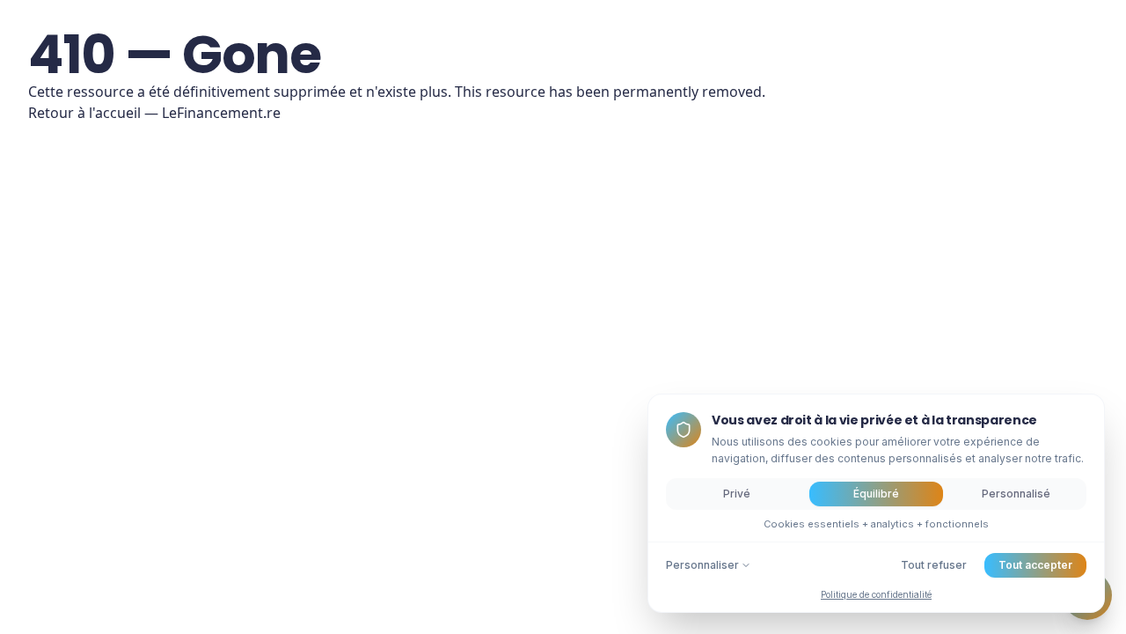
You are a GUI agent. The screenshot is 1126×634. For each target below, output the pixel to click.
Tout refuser (934, 564)
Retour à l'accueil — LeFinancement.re (154, 112)
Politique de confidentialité (876, 594)
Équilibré (876, 493)
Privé (736, 493)
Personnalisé (1016, 493)
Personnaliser (702, 564)
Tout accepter (1035, 564)
